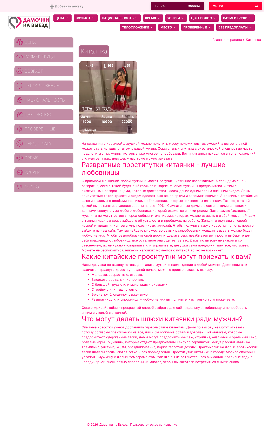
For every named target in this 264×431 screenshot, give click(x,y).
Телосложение (135, 27)
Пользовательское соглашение (153, 424)
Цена (59, 18)
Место (166, 27)
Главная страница (227, 40)
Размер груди (235, 18)
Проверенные (195, 27)
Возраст (83, 18)
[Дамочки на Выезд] (29, 22)
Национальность (118, 18)
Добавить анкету (68, 6)
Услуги (173, 18)
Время (150, 18)
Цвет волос (201, 18)
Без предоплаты (233, 27)
